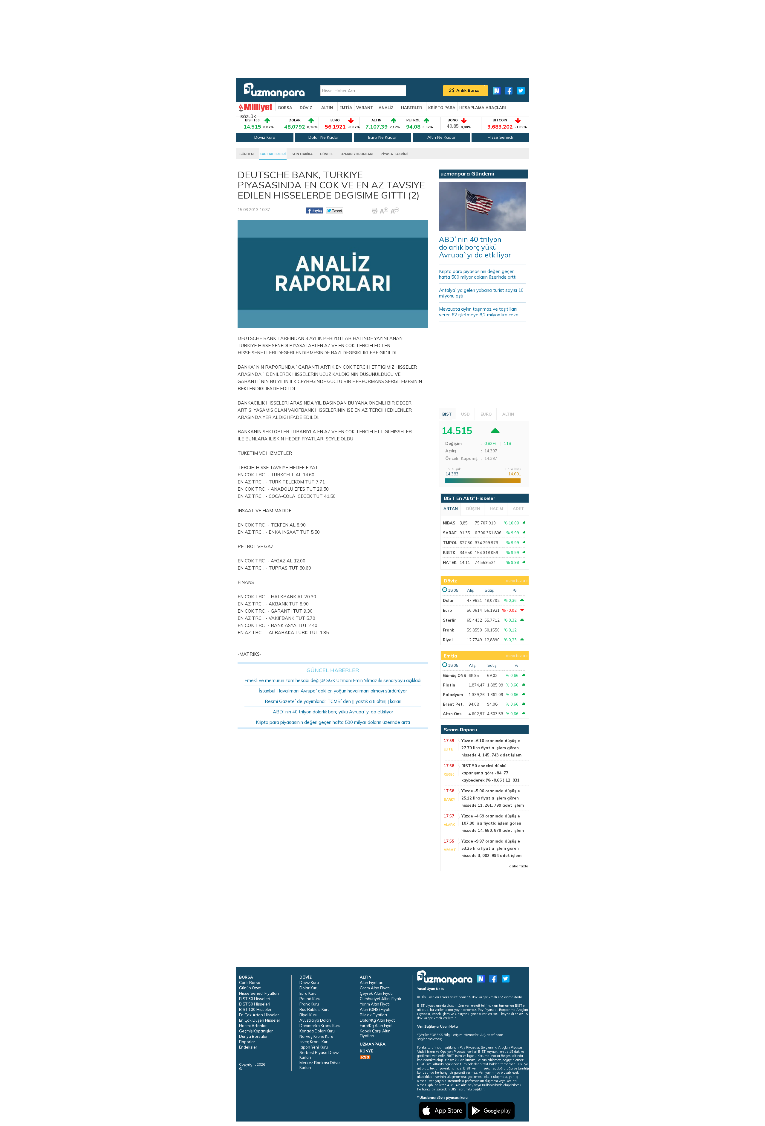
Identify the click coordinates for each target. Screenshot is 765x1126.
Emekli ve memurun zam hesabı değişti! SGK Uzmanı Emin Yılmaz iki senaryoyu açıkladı (332, 680)
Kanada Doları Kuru (317, 1031)
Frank (448, 630)
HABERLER (411, 107)
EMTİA (345, 107)
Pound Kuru (309, 998)
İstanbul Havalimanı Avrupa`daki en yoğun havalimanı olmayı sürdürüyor (333, 691)
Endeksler (248, 1047)
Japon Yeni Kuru (313, 1047)
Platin (449, 685)
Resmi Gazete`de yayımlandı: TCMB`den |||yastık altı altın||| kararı (333, 701)
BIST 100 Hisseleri (256, 1009)
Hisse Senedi (500, 137)
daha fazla (515, 580)
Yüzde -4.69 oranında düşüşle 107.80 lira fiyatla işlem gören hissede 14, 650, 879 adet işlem (492, 823)
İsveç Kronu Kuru (314, 1041)
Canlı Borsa (249, 982)
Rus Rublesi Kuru (314, 1009)
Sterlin (450, 620)
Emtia (450, 656)
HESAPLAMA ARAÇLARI (482, 107)
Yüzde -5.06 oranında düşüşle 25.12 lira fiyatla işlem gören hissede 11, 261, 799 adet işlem (492, 798)
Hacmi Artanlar (253, 1025)
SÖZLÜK (248, 116)
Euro (447, 610)
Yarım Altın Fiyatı (375, 1004)
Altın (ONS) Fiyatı (375, 1009)
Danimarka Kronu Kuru (319, 1025)
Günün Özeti (250, 987)
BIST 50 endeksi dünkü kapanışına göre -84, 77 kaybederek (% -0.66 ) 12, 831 (490, 772)
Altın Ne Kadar (441, 137)
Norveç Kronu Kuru (316, 1036)
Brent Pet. (453, 704)
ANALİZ (386, 107)
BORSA (285, 107)
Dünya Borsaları (254, 1036)
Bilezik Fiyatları (373, 1014)
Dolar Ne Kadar (323, 137)
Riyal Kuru (308, 1014)
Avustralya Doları (315, 1020)
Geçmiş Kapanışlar (256, 1031)
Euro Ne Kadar (382, 137)
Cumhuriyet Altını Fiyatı (380, 998)
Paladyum (453, 694)
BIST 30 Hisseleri (254, 998)
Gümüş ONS (454, 675)
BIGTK (449, 552)
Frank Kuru (309, 1004)
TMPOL (450, 542)
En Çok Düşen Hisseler (259, 1020)
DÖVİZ (306, 107)
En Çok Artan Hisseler (259, 1014)
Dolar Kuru (309, 987)
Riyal (448, 639)
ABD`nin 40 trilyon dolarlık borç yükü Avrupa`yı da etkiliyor (333, 712)
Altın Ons (452, 713)
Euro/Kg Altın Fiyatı (377, 1025)
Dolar (448, 600)
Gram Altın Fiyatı (375, 987)
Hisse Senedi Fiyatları (259, 993)
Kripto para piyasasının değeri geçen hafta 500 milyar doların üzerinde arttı (333, 722)
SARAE (450, 532)
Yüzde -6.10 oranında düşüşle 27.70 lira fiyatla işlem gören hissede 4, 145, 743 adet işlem (491, 747)
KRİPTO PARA (441, 107)
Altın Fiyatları (371, 982)
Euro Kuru (307, 993)
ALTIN (327, 107)
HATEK (450, 562)
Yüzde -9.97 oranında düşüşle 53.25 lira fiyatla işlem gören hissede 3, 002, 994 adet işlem (491, 848)
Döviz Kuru (264, 137)
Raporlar (247, 1041)
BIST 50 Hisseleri (254, 1004)
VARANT (364, 107)
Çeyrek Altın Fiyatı (376, 993)
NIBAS (449, 523)
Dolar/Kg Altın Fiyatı (378, 1020)
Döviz (450, 581)
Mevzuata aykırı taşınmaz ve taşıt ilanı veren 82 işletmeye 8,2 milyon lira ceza (478, 312)
